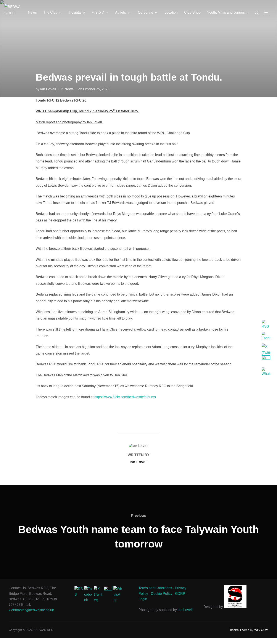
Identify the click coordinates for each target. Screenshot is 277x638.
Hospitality (77, 12)
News (32, 12)
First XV (98, 12)
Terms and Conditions (155, 588)
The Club (50, 12)
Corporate (145, 12)
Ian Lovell (48, 89)
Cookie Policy (161, 593)
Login (142, 599)
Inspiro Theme (239, 630)
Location (171, 12)
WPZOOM (261, 630)
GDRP (180, 593)
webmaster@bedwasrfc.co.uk (31, 610)
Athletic (121, 12)
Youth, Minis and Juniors (226, 12)
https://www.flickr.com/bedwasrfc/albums (125, 397)
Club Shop (192, 12)
